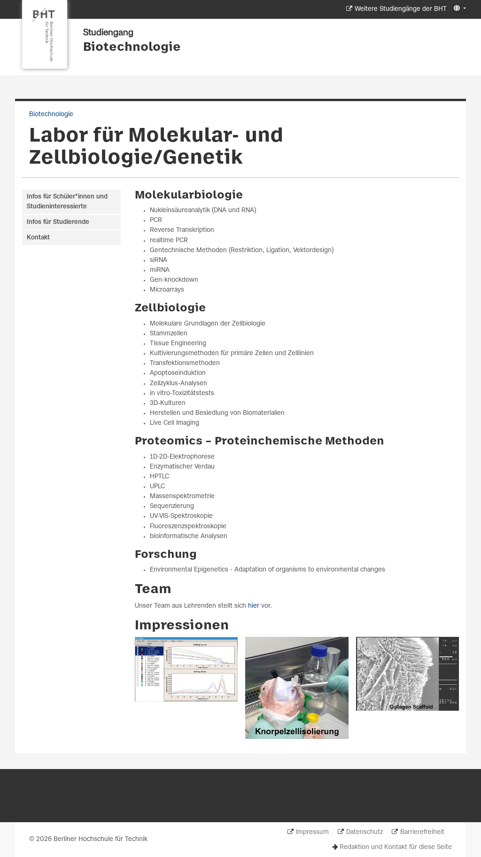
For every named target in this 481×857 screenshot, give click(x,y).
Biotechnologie (132, 47)
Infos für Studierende (58, 222)
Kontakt (38, 238)
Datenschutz (364, 832)
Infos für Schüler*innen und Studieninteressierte (67, 202)
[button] (458, 8)
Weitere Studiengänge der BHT (401, 9)
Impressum (312, 832)
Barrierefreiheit (422, 832)
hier (253, 606)
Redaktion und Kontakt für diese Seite (396, 847)
